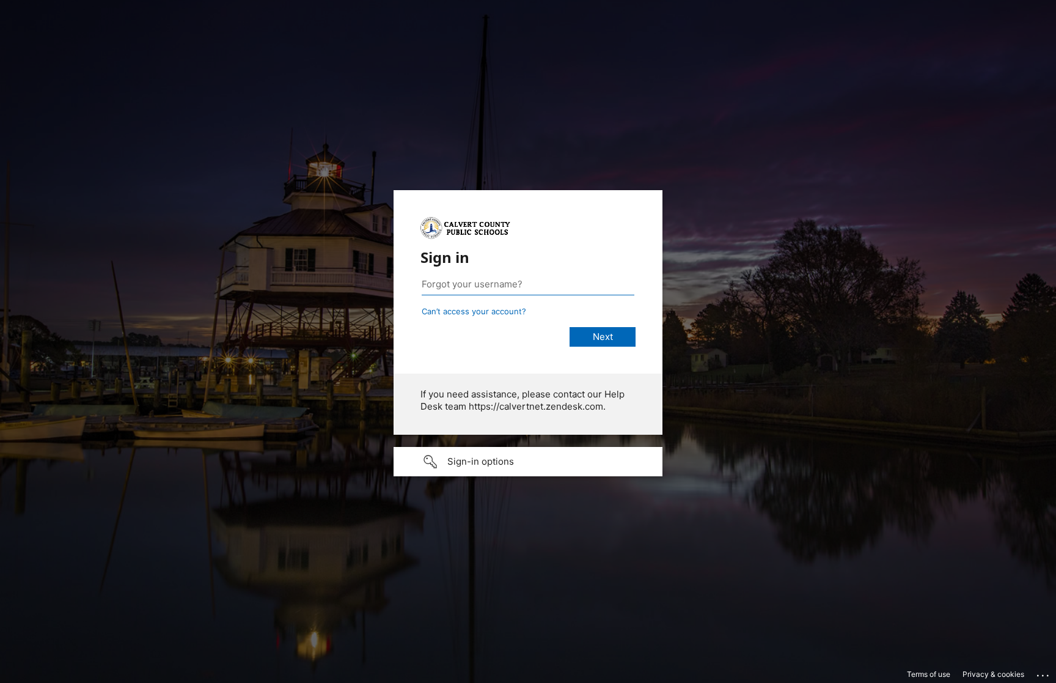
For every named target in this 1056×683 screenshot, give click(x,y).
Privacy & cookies (993, 674)
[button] (528, 461)
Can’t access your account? (474, 311)
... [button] (1043, 672)
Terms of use (928, 674)
